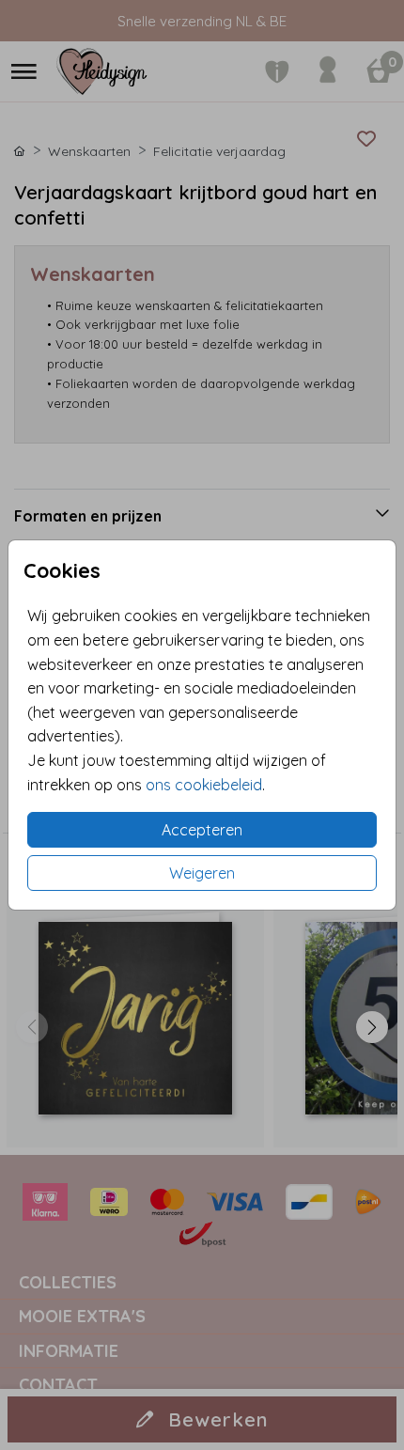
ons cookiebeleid (204, 784)
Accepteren (202, 829)
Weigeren (202, 873)
